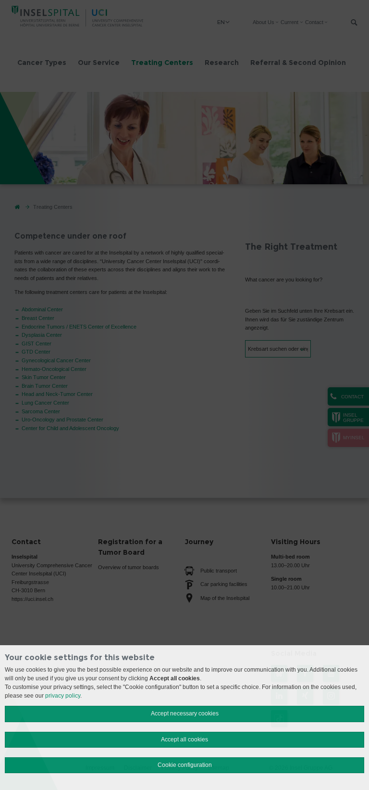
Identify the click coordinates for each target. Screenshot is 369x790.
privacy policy (62, 695)
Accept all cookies (184, 739)
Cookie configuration (185, 765)
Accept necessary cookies (185, 713)
